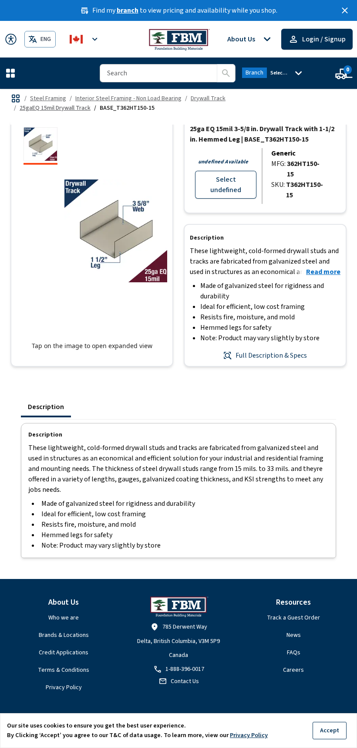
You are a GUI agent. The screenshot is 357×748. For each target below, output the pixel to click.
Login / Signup (324, 39)
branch (127, 10)
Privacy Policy (64, 687)
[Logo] (178, 39)
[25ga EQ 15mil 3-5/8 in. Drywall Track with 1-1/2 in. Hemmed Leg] (40, 146)
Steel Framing (48, 98)
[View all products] (15, 98)
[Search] (226, 73)
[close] (345, 10)
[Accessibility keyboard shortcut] (10, 39)
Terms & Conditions (63, 670)
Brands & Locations (64, 635)
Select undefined (225, 185)
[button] (12, 73)
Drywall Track (208, 98)
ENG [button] (45, 39)
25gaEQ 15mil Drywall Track (55, 108)
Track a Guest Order (293, 617)
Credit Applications (63, 652)
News (293, 635)
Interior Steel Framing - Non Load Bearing (128, 98)
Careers (293, 670)
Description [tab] (46, 407)
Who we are (63, 617)
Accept (329, 730)
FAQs (293, 652)
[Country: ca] (85, 39)
